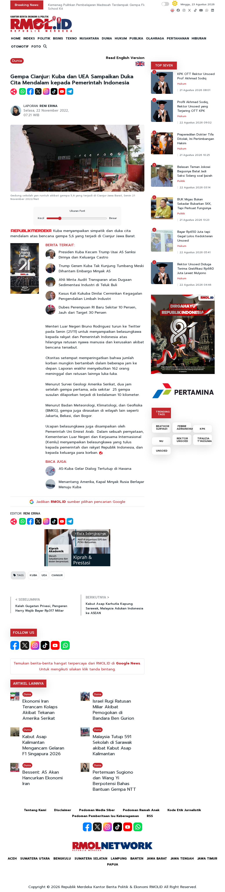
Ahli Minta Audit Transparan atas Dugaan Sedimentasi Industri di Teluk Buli (95, 282)
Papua (112, 864)
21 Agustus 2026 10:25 (195, 155)
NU (161, 441)
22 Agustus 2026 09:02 (196, 123)
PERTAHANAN (178, 38)
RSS (150, 816)
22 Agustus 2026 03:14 (195, 187)
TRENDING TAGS (163, 413)
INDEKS (29, 38)
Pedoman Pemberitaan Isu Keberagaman (105, 816)
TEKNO (71, 38)
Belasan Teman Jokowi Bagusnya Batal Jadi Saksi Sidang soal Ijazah (194, 171)
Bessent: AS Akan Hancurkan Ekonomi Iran (42, 777)
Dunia (17, 60)
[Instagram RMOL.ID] (35, 645)
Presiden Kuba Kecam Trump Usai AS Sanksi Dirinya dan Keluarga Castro (97, 254)
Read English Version (125, 58)
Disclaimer (62, 810)
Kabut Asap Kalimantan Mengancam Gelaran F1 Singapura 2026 (43, 745)
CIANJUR (57, 575)
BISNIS (58, 38)
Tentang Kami (35, 810)
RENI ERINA (49, 106)
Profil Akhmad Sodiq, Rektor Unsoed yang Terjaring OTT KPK (193, 106)
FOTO (36, 46)
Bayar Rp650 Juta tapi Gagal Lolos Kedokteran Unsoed (195, 236)
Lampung (119, 858)
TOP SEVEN (164, 65)
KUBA (33, 575)
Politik (181, 181)
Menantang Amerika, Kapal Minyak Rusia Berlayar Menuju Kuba (101, 484)
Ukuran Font (77, 211)
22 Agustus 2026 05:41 (195, 252)
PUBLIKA (136, 38)
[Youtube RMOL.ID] (55, 645)
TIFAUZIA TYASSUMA (204, 439)
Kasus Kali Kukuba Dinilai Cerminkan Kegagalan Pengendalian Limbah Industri (100, 296)
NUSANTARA (89, 38)
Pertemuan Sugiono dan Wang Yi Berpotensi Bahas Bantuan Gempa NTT (114, 780)
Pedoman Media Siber (97, 810)
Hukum (181, 84)
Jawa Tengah (182, 858)
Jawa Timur (207, 858)
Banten (136, 858)
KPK (202, 429)
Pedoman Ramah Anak (141, 810)
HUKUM (121, 38)
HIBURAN (199, 38)
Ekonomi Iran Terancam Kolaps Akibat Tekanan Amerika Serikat (40, 709)
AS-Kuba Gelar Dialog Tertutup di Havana (95, 468)
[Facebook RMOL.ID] (14, 645)
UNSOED (161, 451)
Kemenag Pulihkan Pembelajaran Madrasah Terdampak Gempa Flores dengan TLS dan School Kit (112, 7)
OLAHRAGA (155, 38)
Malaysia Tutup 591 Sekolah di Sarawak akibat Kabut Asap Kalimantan (112, 745)
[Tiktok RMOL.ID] (45, 645)
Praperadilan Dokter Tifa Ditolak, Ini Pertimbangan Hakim (195, 139)
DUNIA (107, 38)
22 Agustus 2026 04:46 (195, 285)
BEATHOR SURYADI (162, 427)
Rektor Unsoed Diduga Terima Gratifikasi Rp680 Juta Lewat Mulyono (195, 268)
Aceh (12, 858)
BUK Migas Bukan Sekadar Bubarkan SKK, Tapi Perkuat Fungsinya (194, 203)
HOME (16, 38)
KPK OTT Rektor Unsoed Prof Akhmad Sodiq (196, 76)
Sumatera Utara (35, 858)
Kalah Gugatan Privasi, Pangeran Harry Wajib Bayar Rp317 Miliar (41, 608)
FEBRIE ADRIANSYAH (184, 427)
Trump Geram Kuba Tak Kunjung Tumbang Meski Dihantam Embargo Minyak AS (101, 268)
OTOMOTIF (20, 46)
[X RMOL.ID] (24, 645)
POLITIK (44, 38)
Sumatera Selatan (90, 858)
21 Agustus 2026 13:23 (194, 220)
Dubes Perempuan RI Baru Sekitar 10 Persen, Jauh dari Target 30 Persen (97, 310)
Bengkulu (62, 858)
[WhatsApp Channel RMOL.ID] (65, 645)
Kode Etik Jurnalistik (184, 810)
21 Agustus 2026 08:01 (195, 90)
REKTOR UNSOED (182, 439)
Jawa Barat (157, 858)
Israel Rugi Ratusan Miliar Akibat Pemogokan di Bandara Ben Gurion (113, 709)
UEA (44, 575)
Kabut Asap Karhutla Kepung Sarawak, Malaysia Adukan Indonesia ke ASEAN (114, 608)
